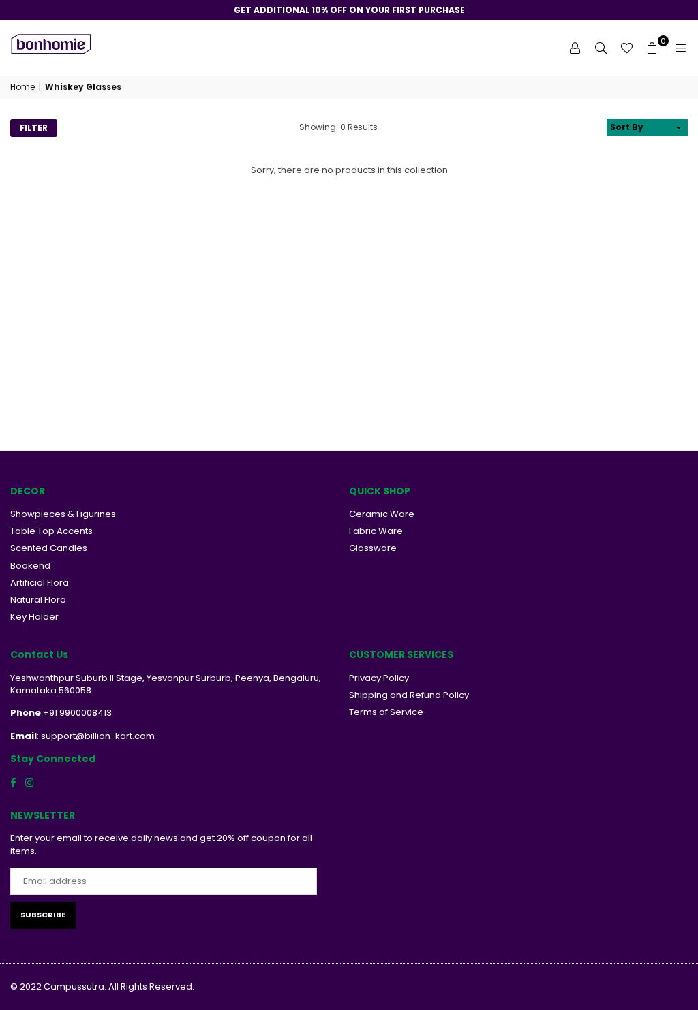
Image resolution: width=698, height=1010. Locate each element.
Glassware (373, 547)
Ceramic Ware (381, 513)
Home (22, 87)
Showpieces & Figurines (63, 513)
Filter (34, 127)
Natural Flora (38, 599)
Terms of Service (386, 712)
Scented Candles (48, 547)
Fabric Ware (376, 530)
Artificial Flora (39, 582)
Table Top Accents (51, 530)
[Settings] (574, 47)
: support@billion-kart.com (96, 735)
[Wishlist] (626, 47)
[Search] (600, 47)
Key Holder (34, 616)
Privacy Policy (379, 678)
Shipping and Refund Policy (409, 695)
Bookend (30, 565)
